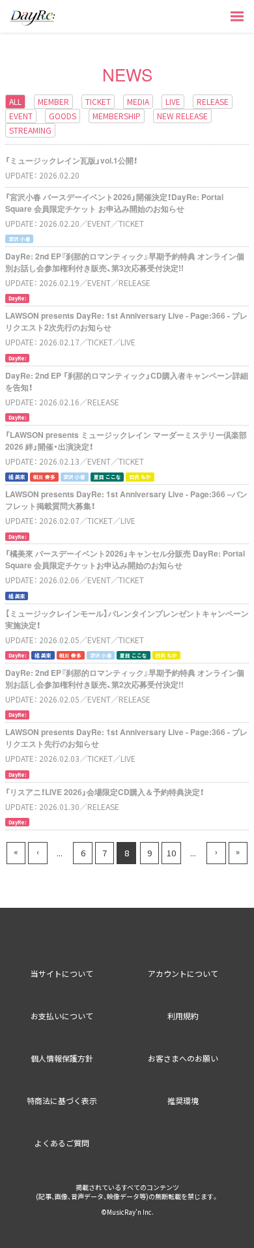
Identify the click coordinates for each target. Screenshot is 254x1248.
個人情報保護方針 (62, 1058)
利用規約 (183, 1015)
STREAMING (30, 130)
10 (171, 853)
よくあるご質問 (62, 1142)
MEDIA (138, 101)
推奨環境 (183, 1100)
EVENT (21, 115)
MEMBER (53, 101)
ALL (15, 101)
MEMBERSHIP (116, 115)
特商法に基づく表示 (62, 1100)
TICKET (98, 101)
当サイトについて (62, 973)
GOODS (62, 115)
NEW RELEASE (182, 115)
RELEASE (213, 101)
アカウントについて (183, 973)
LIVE (172, 101)
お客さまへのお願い (183, 1058)
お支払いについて (62, 1015)
